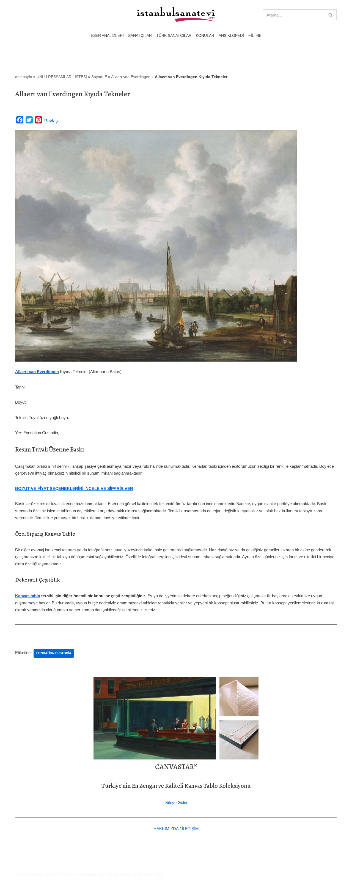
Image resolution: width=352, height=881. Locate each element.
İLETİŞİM (190, 828)
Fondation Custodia (53, 653)
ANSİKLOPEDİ (231, 36)
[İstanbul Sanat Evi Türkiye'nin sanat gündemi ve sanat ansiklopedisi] (176, 15)
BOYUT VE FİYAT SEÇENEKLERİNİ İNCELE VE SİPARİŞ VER (74, 488)
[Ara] (330, 14)
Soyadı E (99, 77)
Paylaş (51, 121)
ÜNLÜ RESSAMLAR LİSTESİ (62, 77)
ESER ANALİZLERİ (107, 36)
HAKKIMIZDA (165, 828)
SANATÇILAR (140, 36)
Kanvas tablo (27, 595)
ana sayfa (23, 77)
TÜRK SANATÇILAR (173, 36)
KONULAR (205, 36)
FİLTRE (255, 36)
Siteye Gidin (176, 802)
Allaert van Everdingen (130, 77)
